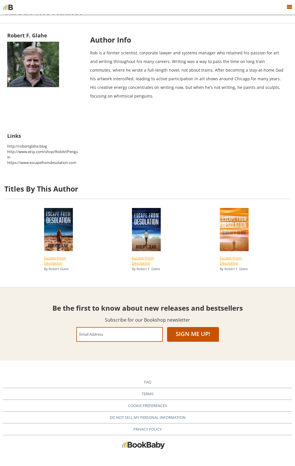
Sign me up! (193, 334)
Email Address (91, 334)
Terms (148, 393)
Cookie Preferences (147, 405)
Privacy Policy (147, 429)
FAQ (147, 382)
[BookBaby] (8, 7)
